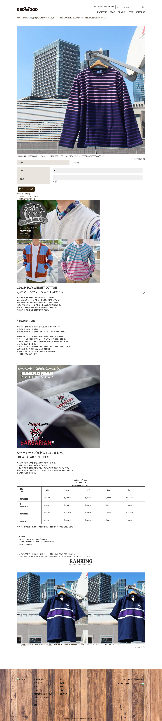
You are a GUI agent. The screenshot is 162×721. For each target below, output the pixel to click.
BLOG (112, 12)
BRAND (121, 12)
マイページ (38, 683)
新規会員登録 (39, 679)
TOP (18, 18)
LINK (35, 701)
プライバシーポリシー (42, 697)
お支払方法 (38, 690)
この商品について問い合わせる (28, 196)
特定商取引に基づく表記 (43, 694)
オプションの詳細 (23, 194)
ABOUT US (102, 12)
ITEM (130, 12)
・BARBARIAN (26, 18)
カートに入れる (27, 189)
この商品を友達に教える (26, 199)
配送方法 (37, 686)
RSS (35, 705)
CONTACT (140, 12)
